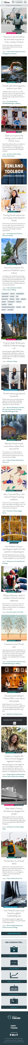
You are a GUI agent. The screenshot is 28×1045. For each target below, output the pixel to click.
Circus (10, 154)
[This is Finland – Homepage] (5, 1)
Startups (13, 409)
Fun (8, 101)
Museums (4, 156)
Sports (15, 101)
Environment (20, 293)
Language (19, 2)
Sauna (9, 290)
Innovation (22, 52)
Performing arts (11, 156)
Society (12, 293)
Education (5, 299)
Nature (4, 235)
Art (8, 154)
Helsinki (19, 288)
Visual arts (14, 54)
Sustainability (9, 235)
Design (4, 302)
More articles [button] (13, 933)
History (17, 52)
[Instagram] (17, 1035)
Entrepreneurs (12, 233)
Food (18, 662)
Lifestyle (11, 101)
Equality (9, 714)
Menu (25, 2)
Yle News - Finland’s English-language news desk (14, 723)
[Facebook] (11, 1035)
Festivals (13, 52)
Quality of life (15, 776)
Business (23, 299)
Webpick (4, 304)
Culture (9, 52)
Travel (9, 54)
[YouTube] (15, 1035)
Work (17, 411)
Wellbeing (18, 103)
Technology (5, 54)
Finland (19, 307)
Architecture (10, 361)
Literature (4, 290)
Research (4, 409)
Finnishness (19, 233)
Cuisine (9, 662)
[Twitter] (13, 1035)
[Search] (13, 2)
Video (21, 612)
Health (18, 774)
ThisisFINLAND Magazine (8, 103)
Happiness (13, 774)
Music (17, 299)
